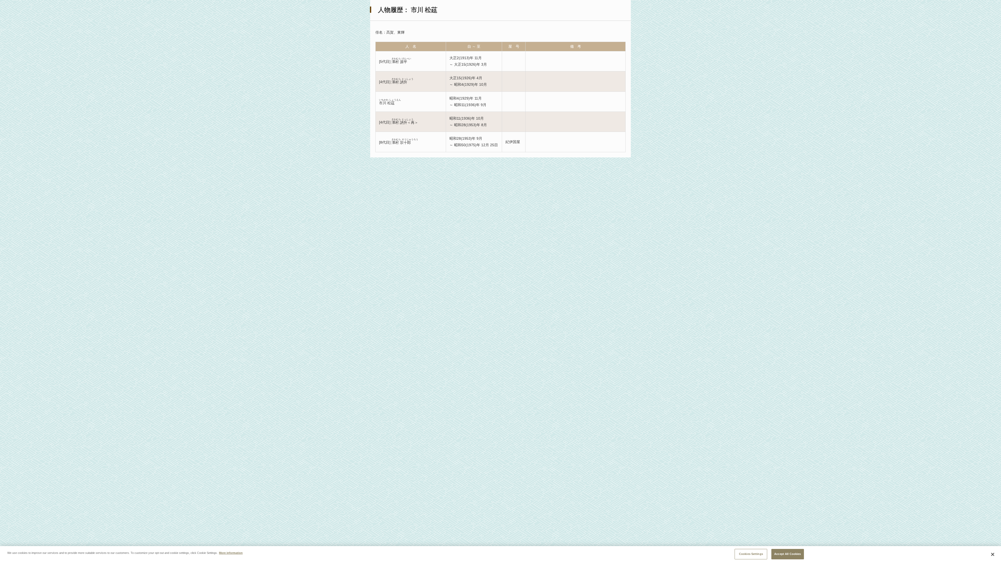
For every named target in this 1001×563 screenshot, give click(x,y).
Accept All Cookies (787, 553)
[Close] (992, 554)
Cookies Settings (751, 553)
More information (231, 552)
